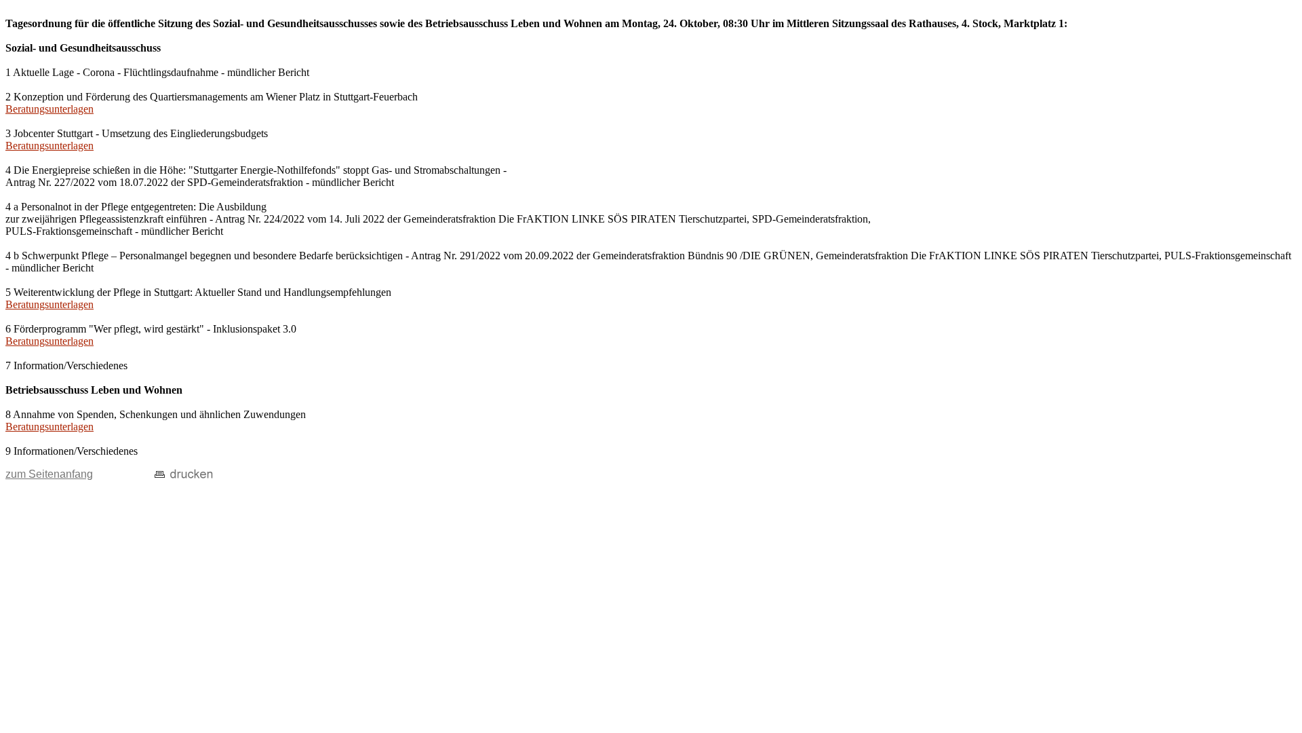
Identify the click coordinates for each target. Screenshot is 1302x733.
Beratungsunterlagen (49, 109)
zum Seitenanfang (49, 474)
